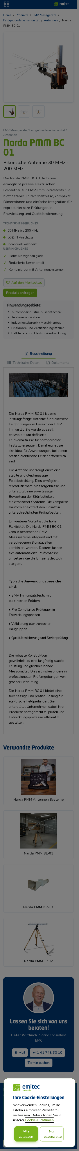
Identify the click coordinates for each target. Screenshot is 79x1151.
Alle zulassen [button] (26, 1134)
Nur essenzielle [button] (53, 1134)
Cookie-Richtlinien (39, 1120)
